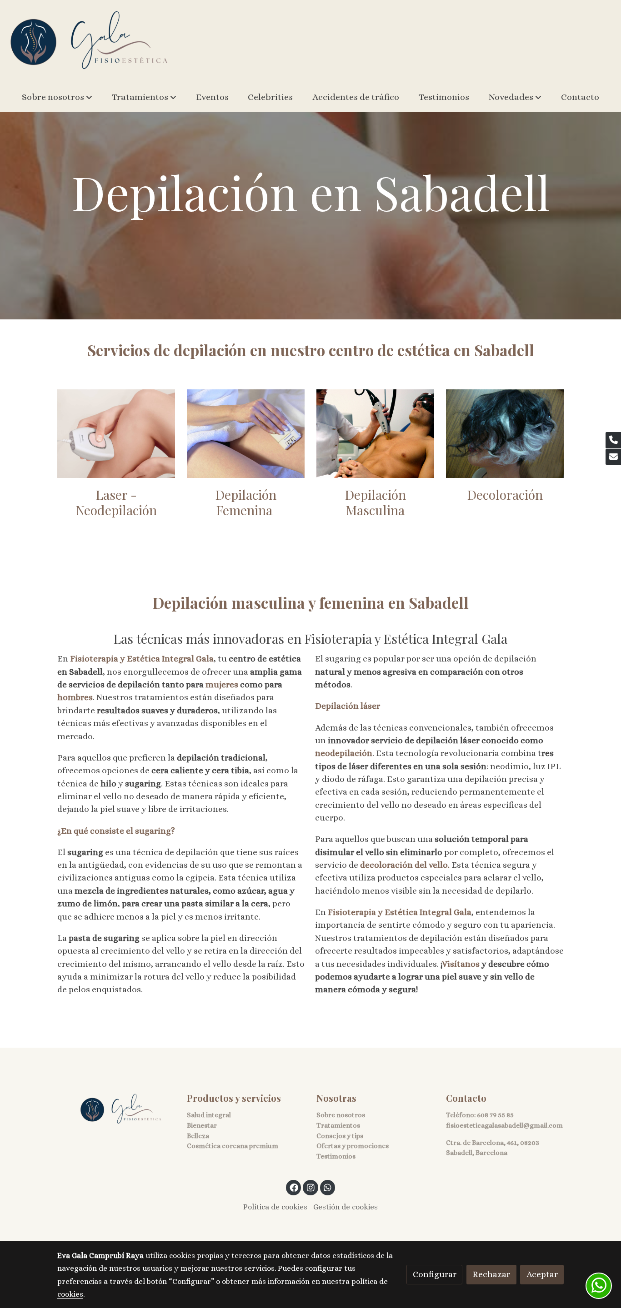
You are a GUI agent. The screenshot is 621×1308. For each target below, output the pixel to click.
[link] (89, 41)
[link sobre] (116, 1109)
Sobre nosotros (340, 1115)
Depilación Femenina (245, 502)
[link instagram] (310, 1187)
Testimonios (336, 1156)
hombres (75, 697)
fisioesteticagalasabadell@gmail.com (504, 1125)
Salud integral (209, 1115)
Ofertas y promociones (352, 1146)
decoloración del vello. (405, 865)
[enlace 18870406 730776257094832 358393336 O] (505, 433)
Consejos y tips (339, 1136)
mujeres (222, 684)
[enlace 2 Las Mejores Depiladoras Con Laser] (116, 433)
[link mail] (613, 457)
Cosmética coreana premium (232, 1146)
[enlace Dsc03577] (375, 433)
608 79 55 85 (495, 1115)
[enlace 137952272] (246, 433)
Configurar (434, 1274)
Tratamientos (338, 1125)
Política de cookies (275, 1207)
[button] (57, 97)
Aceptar (542, 1274)
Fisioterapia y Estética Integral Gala (141, 658)
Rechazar (491, 1274)
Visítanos (461, 964)
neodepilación (343, 753)
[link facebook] (294, 1187)
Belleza (198, 1136)
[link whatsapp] (328, 1187)
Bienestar (202, 1125)
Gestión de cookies (345, 1207)
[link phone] (613, 440)
